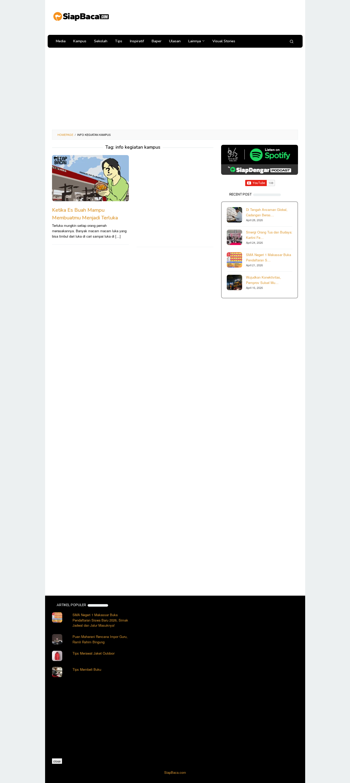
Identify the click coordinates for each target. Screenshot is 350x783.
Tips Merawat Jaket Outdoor (94, 653)
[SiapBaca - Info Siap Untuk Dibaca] (80, 15)
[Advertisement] (204, 16)
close (57, 761)
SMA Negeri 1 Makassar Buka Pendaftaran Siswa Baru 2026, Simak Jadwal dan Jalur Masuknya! (100, 620)
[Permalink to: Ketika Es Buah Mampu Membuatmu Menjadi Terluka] (90, 178)
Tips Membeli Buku (87, 669)
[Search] (291, 41)
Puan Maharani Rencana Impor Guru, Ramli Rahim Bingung (100, 639)
